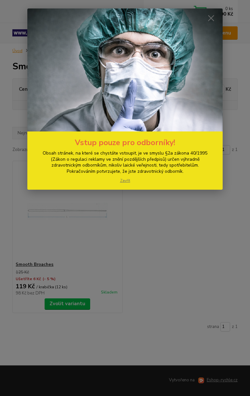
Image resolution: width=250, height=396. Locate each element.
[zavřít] (211, 18)
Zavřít (125, 180)
